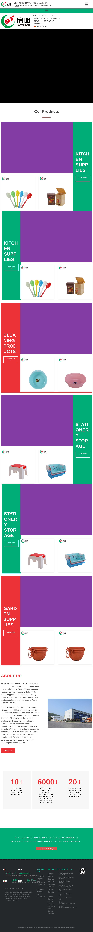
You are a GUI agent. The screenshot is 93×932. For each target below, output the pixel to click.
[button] (86, 4)
